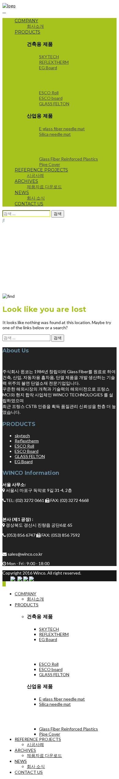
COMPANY (26, 20)
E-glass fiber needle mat (62, 128)
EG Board (48, 67)
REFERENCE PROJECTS (41, 170)
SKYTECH (49, 56)
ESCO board (51, 98)
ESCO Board (26, 451)
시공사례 (35, 175)
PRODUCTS (27, 32)
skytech (22, 435)
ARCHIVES (26, 181)
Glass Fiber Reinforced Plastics (68, 158)
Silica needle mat (55, 134)
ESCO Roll (49, 92)
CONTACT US (29, 204)
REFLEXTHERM (54, 62)
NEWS (22, 192)
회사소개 (35, 26)
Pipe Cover (49, 164)
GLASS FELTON (54, 103)
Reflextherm (27, 440)
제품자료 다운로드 (44, 186)
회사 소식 (36, 197)
